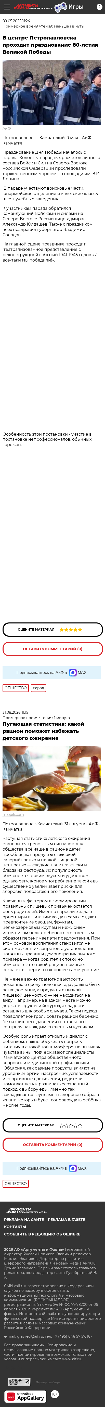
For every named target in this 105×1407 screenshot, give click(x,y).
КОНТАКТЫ (15, 1226)
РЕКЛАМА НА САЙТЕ (24, 1219)
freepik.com (13, 814)
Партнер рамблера (48, 1382)
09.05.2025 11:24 (16, 21)
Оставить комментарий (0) (52, 649)
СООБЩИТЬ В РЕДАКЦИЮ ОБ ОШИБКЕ (42, 1234)
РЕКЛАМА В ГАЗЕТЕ (66, 1219)
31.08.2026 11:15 (15, 712)
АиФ (7, 128)
